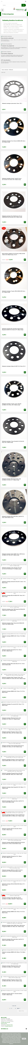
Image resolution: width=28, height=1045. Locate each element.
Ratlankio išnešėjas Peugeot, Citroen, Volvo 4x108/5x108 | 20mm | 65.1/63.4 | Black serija (12, 980)
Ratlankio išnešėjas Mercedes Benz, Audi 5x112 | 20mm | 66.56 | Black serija (13, 940)
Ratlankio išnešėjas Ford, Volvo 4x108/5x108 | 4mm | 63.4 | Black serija (13, 141)
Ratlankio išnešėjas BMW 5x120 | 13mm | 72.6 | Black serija (13, 636)
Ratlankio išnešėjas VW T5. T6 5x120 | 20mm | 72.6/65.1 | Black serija (12, 994)
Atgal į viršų (22, 1011)
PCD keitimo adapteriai (7, 53)
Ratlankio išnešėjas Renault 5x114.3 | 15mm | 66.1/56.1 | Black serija (12, 650)
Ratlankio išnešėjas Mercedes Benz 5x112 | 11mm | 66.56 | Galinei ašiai (13, 664)
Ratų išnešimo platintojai (7, 38)
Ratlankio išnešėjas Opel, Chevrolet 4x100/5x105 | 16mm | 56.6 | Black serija (13, 624)
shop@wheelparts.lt (9, 1026)
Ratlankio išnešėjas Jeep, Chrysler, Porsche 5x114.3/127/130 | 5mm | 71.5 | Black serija (12, 568)
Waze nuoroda (4, 1023)
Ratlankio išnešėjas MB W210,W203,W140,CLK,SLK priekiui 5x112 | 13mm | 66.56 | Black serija (13, 843)
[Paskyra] (26, 1)
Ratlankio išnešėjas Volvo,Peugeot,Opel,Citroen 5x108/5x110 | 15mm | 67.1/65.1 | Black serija (13, 746)
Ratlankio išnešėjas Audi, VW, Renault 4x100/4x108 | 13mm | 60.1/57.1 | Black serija (13, 610)
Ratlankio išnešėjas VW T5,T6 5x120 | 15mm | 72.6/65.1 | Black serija (12, 829)
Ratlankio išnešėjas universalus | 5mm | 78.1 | (12, 103)
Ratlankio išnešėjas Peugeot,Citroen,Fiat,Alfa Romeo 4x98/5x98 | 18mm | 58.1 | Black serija (12, 774)
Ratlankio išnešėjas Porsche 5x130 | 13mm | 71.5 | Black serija (13, 705)
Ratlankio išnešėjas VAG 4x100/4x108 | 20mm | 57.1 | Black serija (13, 884)
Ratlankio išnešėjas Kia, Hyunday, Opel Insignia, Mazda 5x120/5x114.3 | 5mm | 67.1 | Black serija (12, 329)
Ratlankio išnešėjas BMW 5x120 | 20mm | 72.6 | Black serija (13, 953)
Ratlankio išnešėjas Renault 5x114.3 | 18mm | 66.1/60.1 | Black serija (12, 857)
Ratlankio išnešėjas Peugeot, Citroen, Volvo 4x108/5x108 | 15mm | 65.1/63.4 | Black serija (12, 732)
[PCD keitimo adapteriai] (6, 51)
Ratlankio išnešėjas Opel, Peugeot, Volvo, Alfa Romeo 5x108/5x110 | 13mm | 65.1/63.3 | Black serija (13, 678)
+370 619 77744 (20, 10)
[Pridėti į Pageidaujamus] (25, 109)
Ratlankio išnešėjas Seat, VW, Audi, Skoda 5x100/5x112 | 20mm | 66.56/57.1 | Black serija (12, 898)
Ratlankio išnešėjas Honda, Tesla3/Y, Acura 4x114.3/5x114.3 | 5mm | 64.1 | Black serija (11, 179)
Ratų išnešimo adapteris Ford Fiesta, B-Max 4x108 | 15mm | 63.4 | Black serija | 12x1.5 (13, 254)
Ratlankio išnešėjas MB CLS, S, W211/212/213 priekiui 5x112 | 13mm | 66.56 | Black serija (12, 871)
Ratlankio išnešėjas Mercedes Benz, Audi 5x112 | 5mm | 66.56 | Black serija (13, 517)
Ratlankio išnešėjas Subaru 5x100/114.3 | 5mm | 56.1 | (14, 366)
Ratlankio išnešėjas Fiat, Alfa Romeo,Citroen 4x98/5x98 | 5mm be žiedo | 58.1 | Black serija (12, 217)
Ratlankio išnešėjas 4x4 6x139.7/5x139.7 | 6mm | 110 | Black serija (14, 582)
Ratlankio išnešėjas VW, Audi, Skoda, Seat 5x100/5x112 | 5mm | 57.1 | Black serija (11, 479)
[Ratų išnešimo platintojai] (6, 36)
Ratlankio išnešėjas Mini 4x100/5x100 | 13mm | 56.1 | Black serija (13, 596)
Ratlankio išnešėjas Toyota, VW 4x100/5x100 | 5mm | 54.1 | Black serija (13, 292)
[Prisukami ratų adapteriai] (6, 43)
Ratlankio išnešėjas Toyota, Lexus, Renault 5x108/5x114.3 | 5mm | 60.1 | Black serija (11, 404)
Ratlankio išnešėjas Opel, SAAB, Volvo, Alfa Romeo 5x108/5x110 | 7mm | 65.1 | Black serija (13, 554)
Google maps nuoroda (5, 1022)
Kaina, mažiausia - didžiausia (14, 69)
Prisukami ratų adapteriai (7, 45)
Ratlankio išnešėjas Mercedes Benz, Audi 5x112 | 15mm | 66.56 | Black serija (13, 801)
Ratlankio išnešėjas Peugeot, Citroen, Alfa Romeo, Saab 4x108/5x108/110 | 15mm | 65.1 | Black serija (13, 760)
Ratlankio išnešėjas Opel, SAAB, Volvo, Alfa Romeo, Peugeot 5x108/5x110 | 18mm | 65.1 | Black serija (13, 926)
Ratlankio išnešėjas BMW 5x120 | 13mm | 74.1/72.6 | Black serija (13, 692)
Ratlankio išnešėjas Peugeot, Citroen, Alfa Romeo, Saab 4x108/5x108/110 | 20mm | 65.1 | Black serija (13, 815)
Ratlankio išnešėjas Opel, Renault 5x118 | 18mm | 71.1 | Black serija (14, 788)
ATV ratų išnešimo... (6, 60)
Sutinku (24, 1038)
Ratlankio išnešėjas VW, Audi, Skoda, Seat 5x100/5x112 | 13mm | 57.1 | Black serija (11, 719)
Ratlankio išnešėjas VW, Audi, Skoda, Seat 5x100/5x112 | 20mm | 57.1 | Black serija (11, 966)
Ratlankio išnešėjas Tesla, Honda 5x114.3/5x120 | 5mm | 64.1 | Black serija (13, 442)
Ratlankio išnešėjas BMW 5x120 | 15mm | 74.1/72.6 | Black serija (13, 912)
